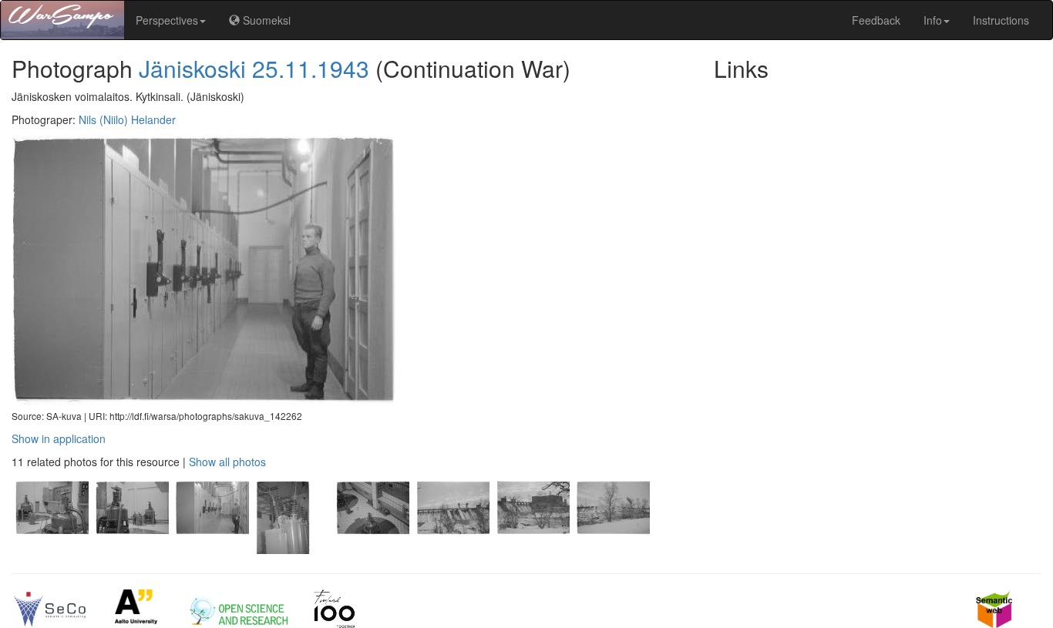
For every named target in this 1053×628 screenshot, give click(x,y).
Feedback (876, 20)
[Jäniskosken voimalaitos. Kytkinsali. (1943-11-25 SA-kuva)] (212, 549)
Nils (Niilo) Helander (127, 119)
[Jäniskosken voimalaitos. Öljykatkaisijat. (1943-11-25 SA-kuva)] (292, 549)
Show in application (59, 438)
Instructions (1001, 20)
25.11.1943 (310, 68)
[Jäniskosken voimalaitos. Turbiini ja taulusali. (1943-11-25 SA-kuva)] (372, 549)
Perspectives (167, 20)
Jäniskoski (192, 68)
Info (932, 20)
